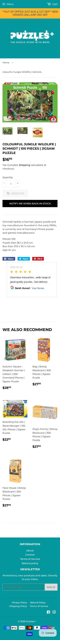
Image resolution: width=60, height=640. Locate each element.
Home (5, 62)
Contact (30, 554)
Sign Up (51, 587)
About (30, 550)
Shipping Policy (18, 606)
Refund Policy (38, 602)
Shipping (24, 165)
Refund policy (30, 563)
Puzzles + (31, 621)
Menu (10, 4)
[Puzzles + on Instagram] (54, 612)
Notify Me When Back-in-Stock (30, 203)
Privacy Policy (19, 602)
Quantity (7, 177)
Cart (55, 4)
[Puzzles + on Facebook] (48, 612)
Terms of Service (30, 558)
